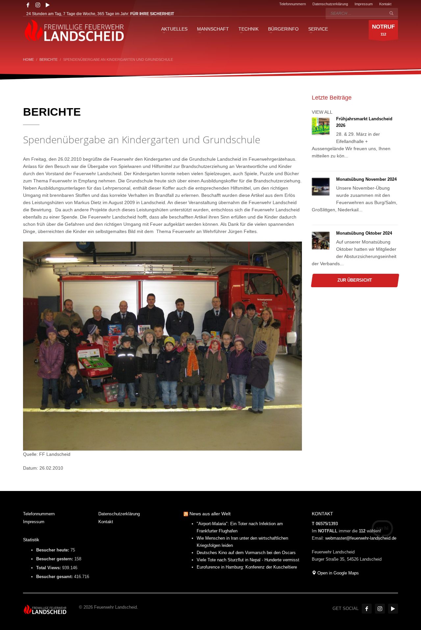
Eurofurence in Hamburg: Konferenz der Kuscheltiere (247, 567)
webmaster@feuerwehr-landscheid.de (360, 538)
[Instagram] (38, 5)
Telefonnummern (292, 4)
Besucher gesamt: (55, 576)
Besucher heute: (53, 550)
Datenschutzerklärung (330, 4)
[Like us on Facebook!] (367, 609)
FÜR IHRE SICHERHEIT (152, 14)
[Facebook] (28, 5)
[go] (391, 13)
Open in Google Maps (337, 573)
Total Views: (49, 567)
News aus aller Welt (210, 513)
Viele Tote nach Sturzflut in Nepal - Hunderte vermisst (248, 559)
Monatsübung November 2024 (366, 179)
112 (383, 30)
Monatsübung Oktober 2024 (364, 233)
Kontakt (385, 4)
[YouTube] (48, 5)
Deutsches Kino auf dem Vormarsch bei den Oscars (246, 552)
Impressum (364, 4)
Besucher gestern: (55, 558)
